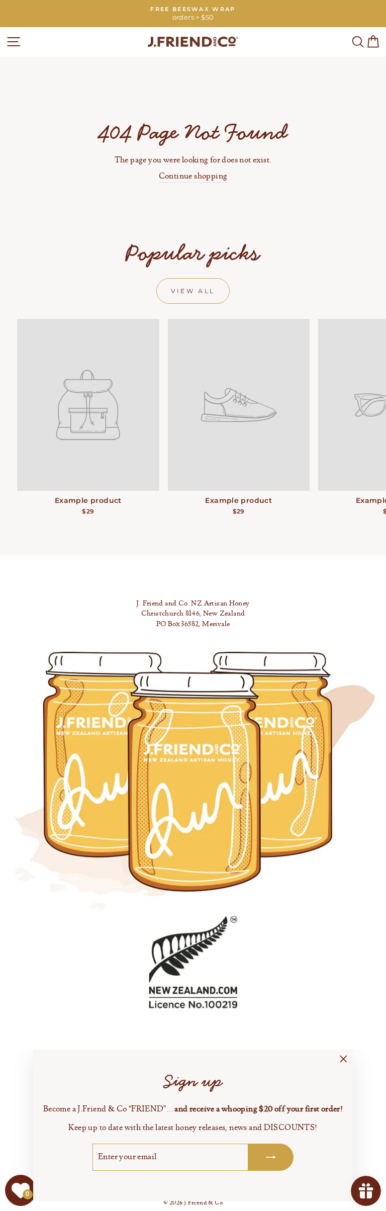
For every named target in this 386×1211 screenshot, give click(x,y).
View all (193, 291)
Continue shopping (193, 176)
